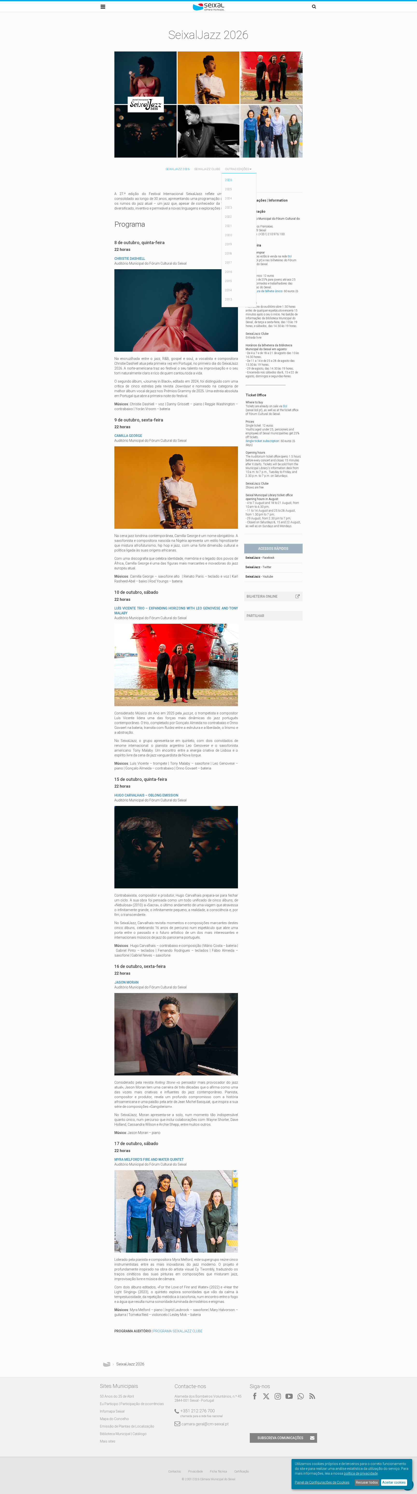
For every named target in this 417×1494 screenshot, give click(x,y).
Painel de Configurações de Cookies (322, 1482)
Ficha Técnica (218, 1471)
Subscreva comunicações (280, 1438)
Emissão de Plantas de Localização (127, 1426)
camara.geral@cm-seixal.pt (205, 1424)
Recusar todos (367, 1482)
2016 (228, 272)
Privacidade (195, 1471)
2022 (228, 216)
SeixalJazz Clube (207, 169)
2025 (228, 189)
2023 (228, 207)
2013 (228, 299)
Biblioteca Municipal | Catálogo (123, 1434)
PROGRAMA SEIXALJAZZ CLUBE (177, 1331)
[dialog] (352, 1474)
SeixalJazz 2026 (177, 169)
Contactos (174, 1471)
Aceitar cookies (394, 1482)
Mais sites (107, 1441)
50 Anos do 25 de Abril (117, 1396)
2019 (228, 244)
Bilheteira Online (262, 596)
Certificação (241, 1471)
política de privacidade (361, 1473)
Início (106, 1364)
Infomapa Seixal (112, 1411)
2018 (228, 253)
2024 (228, 198)
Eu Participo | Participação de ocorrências (132, 1404)
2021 (228, 226)
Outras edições (237, 169)
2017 (228, 262)
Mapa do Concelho (114, 1419)
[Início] (208, 10)
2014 (228, 290)
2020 (228, 235)
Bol (290, 256)
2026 (228, 180)
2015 (228, 281)
